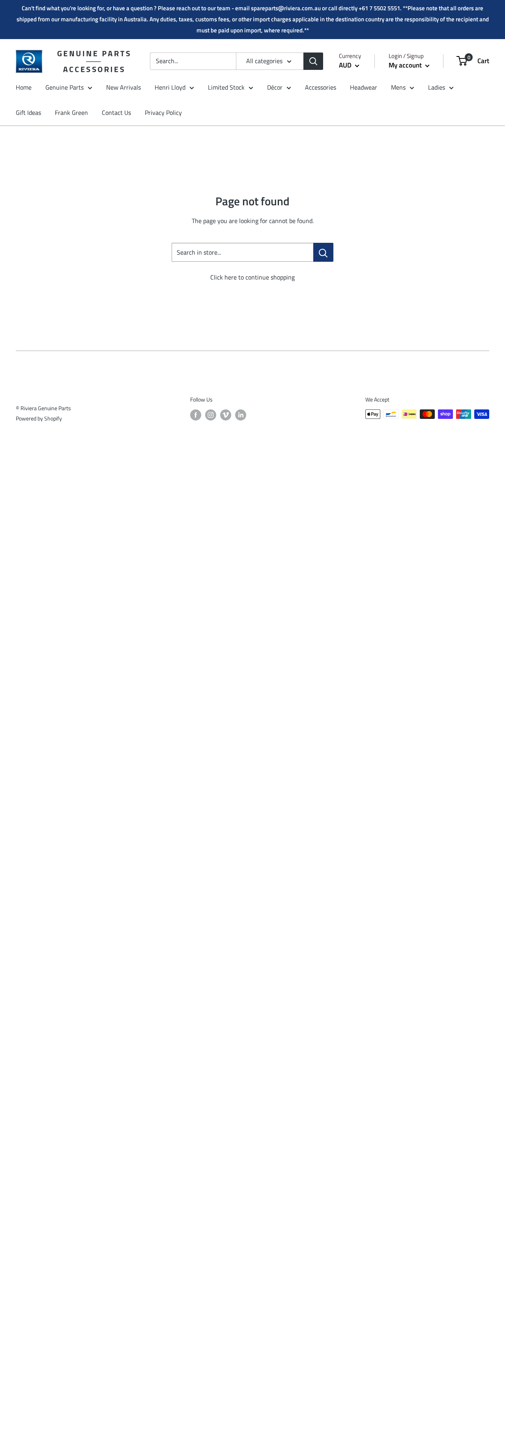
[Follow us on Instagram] (210, 415)
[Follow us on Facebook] (195, 415)
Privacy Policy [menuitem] (163, 112)
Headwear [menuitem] (363, 87)
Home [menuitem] (24, 87)
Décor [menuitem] (274, 87)
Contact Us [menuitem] (116, 112)
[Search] (313, 61)
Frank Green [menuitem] (71, 112)
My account (406, 65)
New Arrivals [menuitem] (123, 87)
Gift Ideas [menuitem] (28, 112)
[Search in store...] (323, 252)
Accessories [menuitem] (320, 87)
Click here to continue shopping (252, 277)
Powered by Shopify (39, 418)
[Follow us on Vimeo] (225, 415)
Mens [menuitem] (398, 87)
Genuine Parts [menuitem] (64, 87)
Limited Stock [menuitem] (226, 87)
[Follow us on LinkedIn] (240, 415)
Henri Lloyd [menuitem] (170, 87)
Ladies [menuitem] (436, 87)
